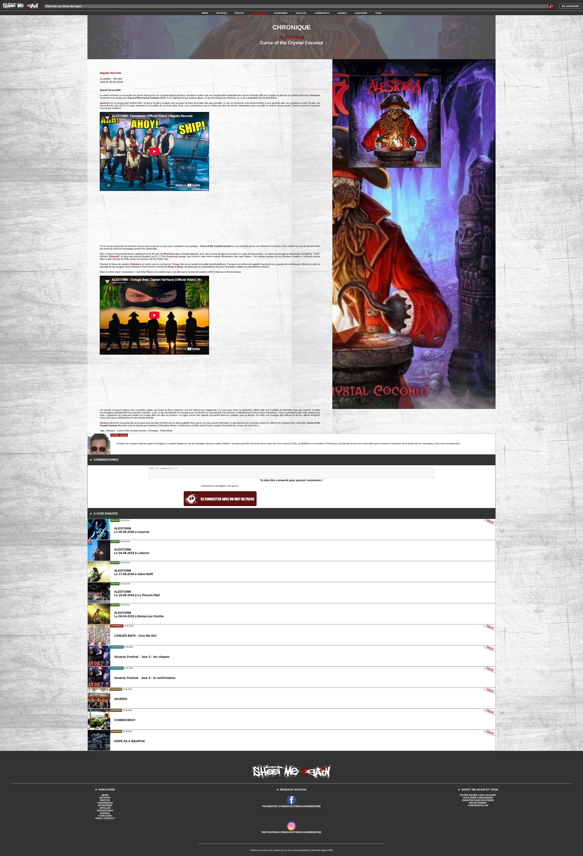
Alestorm (315, 95)
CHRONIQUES (105, 803)
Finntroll (113, 256)
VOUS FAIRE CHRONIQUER (478, 797)
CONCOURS (105, 815)
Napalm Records (110, 73)
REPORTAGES (105, 810)
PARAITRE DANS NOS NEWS (478, 800)
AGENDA (105, 813)
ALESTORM (291, 37)
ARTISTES (105, 797)
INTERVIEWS (105, 805)
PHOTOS (105, 800)
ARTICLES (105, 808)
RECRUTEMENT (478, 803)
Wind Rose (169, 254)
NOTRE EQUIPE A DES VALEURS (478, 795)
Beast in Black (175, 266)
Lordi (202, 272)
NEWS (105, 795)
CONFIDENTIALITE (478, 805)
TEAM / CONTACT (105, 818)
